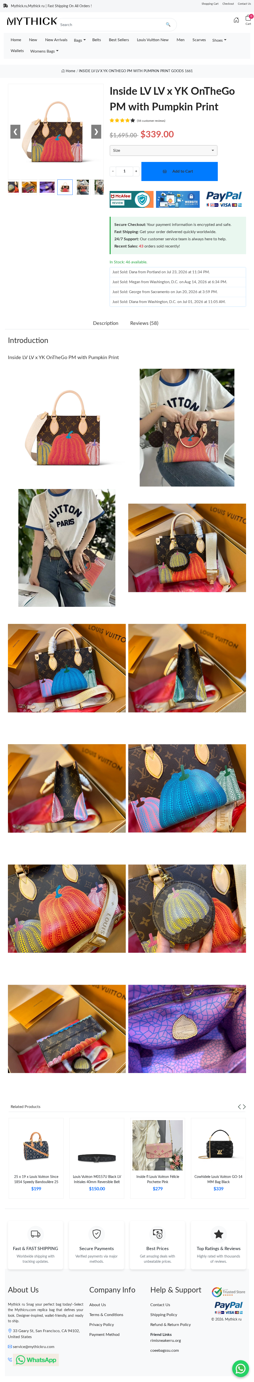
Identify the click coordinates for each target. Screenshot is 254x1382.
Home (16, 40)
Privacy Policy (101, 1325)
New (33, 40)
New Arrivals (56, 40)
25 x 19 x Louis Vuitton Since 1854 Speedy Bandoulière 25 (36, 1179)
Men (181, 40)
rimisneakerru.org (165, 1341)
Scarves (199, 40)
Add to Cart (182, 171)
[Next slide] (244, 1107)
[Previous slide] (239, 1107)
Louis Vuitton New (153, 40)
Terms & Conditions (106, 1315)
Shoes (217, 40)
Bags (78, 40)
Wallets (17, 51)
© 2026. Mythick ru (226, 1319)
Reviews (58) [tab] (144, 323)
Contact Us (244, 3)
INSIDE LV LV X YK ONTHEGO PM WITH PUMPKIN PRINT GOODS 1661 (136, 71)
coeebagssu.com (164, 1350)
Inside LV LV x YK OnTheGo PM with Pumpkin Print (63, 357)
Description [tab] (105, 323)
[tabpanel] (36, 1160)
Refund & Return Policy (170, 1325)
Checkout (228, 3)
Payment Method (104, 1335)
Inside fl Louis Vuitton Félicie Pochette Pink (157, 1179)
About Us (97, 1305)
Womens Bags (42, 51)
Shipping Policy (163, 1315)
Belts (96, 40)
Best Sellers (119, 40)
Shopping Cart (210, 3)
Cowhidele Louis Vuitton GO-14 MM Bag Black (218, 1179)
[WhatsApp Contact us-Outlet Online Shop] (240, 1368)
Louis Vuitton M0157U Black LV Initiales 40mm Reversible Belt (97, 1179)
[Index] (236, 20)
